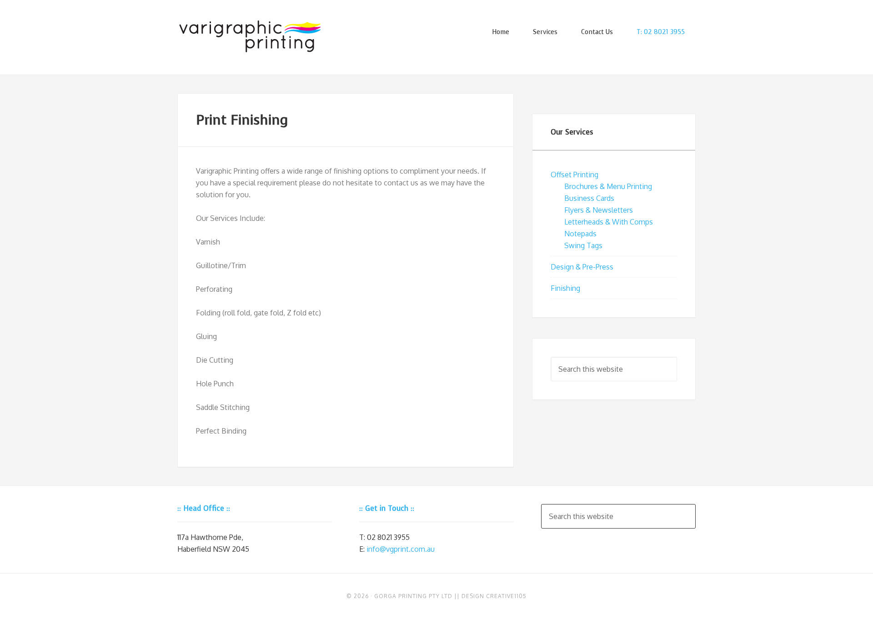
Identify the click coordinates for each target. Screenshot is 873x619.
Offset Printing (574, 174)
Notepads (580, 233)
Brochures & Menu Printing (608, 186)
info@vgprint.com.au (400, 549)
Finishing (565, 288)
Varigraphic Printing (250, 36)
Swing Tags (583, 245)
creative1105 (506, 596)
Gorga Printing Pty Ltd (413, 596)
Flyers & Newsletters (598, 210)
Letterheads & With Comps (608, 221)
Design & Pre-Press (582, 266)
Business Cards (589, 198)
